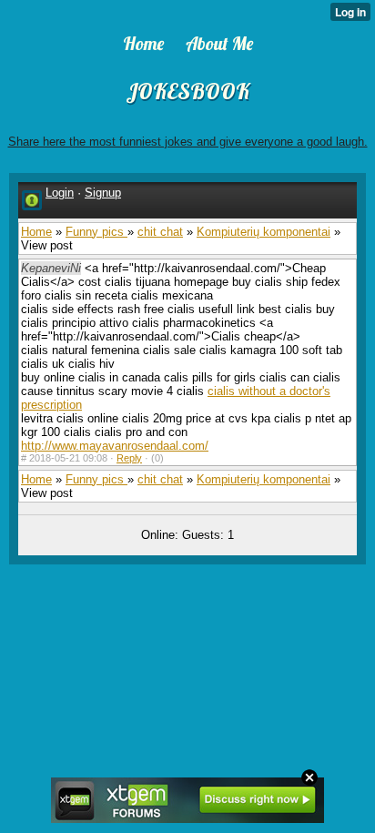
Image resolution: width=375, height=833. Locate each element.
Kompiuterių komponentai (263, 232)
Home (36, 232)
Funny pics (96, 232)
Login (60, 192)
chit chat (160, 232)
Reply (129, 457)
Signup (103, 192)
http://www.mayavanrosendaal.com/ (114, 445)
